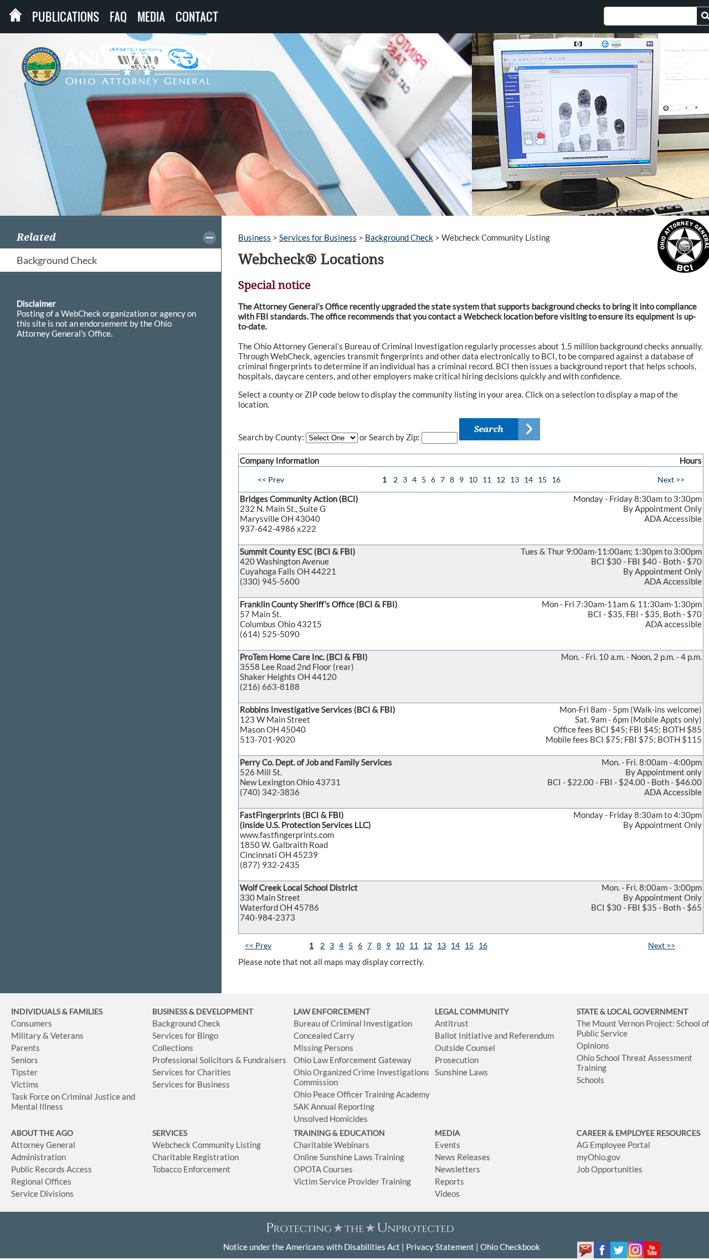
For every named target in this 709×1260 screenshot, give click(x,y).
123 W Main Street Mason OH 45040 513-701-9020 (471, 724)
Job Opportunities (610, 1169)
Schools (590, 1080)
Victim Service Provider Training (352, 1181)
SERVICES (169, 1132)
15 (542, 479)
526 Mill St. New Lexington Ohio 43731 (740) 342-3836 (471, 777)
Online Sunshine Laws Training (349, 1157)
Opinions (593, 1045)
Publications (65, 16)
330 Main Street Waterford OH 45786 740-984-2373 (471, 902)
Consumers (31, 1023)
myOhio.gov (598, 1157)
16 (556, 479)
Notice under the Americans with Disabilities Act (311, 1247)
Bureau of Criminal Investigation (353, 1023)
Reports (449, 1181)
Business (254, 237)
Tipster (24, 1072)
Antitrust (452, 1023)
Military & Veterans (47, 1035)
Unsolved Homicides (331, 1119)
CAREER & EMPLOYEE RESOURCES (638, 1132)
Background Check (57, 260)
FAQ (118, 16)
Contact (197, 16)
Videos (447, 1193)
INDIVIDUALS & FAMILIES (56, 1011)
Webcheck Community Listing (206, 1145)
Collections (172, 1048)
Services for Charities (191, 1072)
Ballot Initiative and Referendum (494, 1035)
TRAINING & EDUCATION (339, 1132)
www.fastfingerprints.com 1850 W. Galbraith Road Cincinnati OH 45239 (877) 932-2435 (471, 840)
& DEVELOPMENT (221, 1011)
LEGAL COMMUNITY (472, 1011)
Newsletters (457, 1169)
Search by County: (272, 437)
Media (151, 16)
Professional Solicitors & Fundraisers (219, 1060)
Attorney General (43, 1145)
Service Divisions (42, 1193)
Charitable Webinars (331, 1145)
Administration (38, 1157)
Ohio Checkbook (510, 1247)
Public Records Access (51, 1169)
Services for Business (318, 237)
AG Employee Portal (613, 1145)
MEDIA (447, 1132)
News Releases (462, 1157)
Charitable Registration (195, 1157)
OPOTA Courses (323, 1169)
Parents (25, 1048)
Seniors (24, 1060)
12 (500, 479)
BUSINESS (170, 1011)
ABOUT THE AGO (42, 1132)
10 (473, 479)
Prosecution (457, 1060)
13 (514, 479)
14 (528, 479)
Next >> (671, 479)
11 (486, 479)
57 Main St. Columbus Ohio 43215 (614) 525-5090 (471, 619)
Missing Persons (323, 1048)
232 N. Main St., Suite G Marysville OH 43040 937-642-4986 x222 (471, 514)
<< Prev (271, 479)
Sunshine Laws (461, 1072)
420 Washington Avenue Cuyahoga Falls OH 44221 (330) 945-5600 (471, 566)
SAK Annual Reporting (334, 1106)
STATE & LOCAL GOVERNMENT (632, 1011)
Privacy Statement (440, 1247)
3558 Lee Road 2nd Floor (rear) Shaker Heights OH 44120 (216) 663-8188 (471, 672)
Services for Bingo (185, 1035)
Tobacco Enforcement (191, 1169)
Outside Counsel (465, 1048)
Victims (25, 1084)
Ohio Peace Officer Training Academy (362, 1094)
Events (447, 1145)
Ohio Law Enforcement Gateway (353, 1060)
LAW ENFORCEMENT (332, 1011)
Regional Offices (41, 1181)
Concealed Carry (324, 1035)
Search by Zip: (395, 437)
